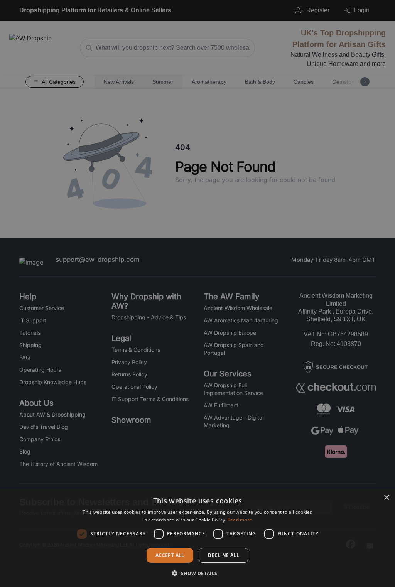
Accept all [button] (169, 555)
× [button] (386, 498)
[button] (197, 573)
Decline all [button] (223, 555)
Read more (240, 519)
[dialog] (197, 538)
